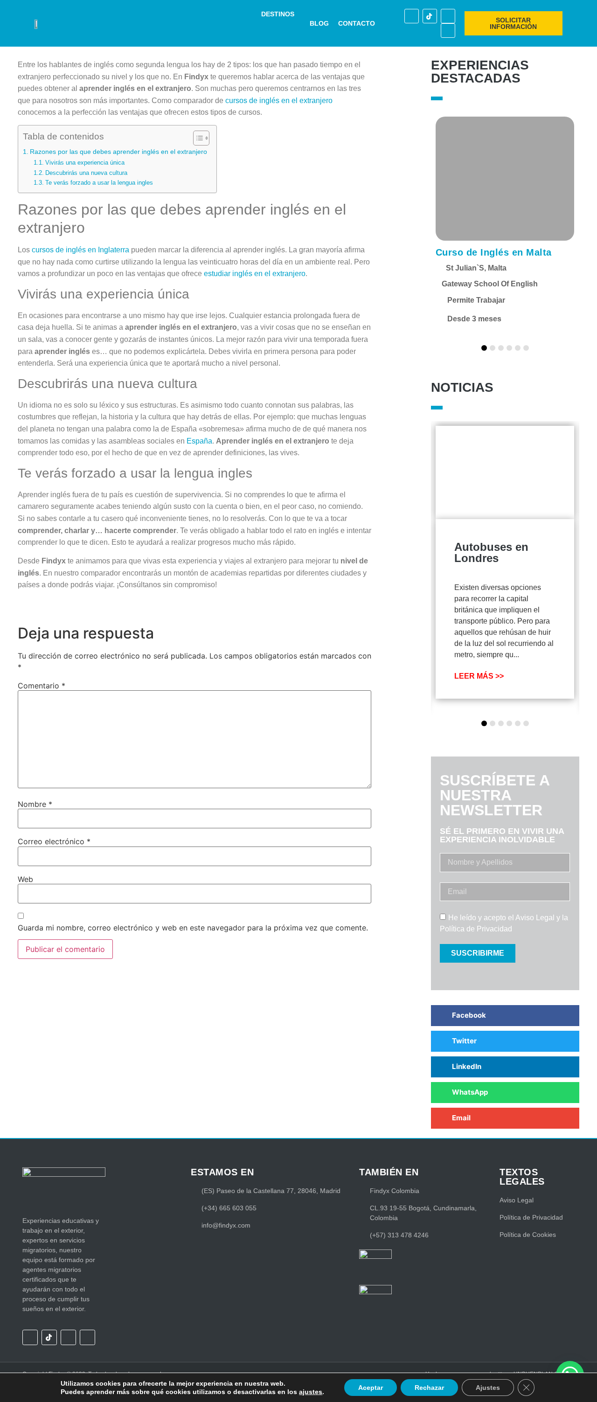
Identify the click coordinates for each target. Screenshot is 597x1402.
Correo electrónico (54, 841)
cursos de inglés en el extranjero (279, 100)
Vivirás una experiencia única (85, 162)
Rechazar (429, 1387)
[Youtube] (448, 30)
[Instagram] (448, 16)
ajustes (310, 1391)
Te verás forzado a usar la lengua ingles (99, 182)
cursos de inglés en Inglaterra (80, 250)
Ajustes (488, 1387)
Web (25, 879)
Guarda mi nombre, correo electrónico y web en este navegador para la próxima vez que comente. (193, 927)
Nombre (35, 804)
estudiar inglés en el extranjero (254, 274)
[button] (283, 14)
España (199, 441)
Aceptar (370, 1387)
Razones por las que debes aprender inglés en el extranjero (118, 151)
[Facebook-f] (411, 16)
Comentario (41, 685)
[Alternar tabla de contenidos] (196, 138)
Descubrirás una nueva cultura (86, 172)
